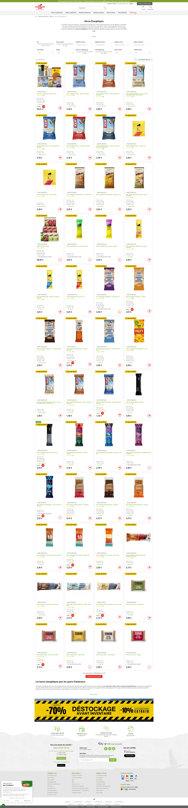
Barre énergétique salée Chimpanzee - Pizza (136, 348)
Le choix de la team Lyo (144, 59)
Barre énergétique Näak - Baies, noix (75, 296)
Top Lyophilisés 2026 (101, 775)
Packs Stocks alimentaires (102, 788)
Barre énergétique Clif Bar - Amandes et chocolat (78, 146)
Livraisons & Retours (77, 777)
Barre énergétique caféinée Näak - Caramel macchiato (136, 247)
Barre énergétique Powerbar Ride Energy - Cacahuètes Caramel (136, 556)
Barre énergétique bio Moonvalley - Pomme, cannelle (77, 453)
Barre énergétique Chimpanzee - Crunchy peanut (107, 296)
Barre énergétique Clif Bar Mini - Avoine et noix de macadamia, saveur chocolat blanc (49, 403)
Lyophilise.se (98, 804)
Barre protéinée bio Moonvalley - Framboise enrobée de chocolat (138, 453)
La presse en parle (51, 794)
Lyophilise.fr (68, 801)
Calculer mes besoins (77, 775)
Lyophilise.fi (89, 804)
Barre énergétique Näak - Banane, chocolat (106, 246)
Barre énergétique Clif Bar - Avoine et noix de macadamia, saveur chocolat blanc (137, 94)
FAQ (73, 782)
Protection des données (73, 806)
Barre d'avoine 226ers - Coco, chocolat (105, 654)
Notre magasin (51, 779)
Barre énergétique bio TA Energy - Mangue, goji (78, 555)
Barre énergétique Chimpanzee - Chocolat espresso (49, 348)
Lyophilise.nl (71, 804)
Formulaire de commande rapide (80, 788)
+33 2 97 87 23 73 (61, 748)
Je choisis (17, 800)
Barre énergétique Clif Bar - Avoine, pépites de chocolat (48, 146)
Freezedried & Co (78, 801)
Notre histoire (50, 777)
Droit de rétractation (103, 806)
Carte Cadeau (99, 792)
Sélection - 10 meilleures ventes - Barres (46, 93)
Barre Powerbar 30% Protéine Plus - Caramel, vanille (108, 604)
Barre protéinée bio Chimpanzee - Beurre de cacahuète (77, 349)
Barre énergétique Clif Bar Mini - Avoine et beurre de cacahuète (79, 403)
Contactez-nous (75, 784)
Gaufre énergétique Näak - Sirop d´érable (47, 194)
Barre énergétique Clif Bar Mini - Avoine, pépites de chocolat (108, 403)
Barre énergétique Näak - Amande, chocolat (77, 246)
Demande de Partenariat (78, 786)
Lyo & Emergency (119, 801)
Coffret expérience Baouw (43, 246)
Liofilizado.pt (117, 804)
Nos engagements (51, 782)
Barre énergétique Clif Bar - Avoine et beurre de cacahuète (107, 94)
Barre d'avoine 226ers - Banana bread (76, 654)
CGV (83, 806)
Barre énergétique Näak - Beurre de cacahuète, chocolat (48, 297)
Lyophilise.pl (80, 804)
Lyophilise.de (108, 801)
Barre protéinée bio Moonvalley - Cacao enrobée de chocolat (49, 505)
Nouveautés (99, 779)
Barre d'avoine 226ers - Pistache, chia (135, 604)
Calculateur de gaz (76, 792)
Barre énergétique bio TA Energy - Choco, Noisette (49, 555)
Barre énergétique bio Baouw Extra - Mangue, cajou (108, 194)
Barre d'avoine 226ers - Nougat (133, 654)
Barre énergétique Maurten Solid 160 (135, 402)
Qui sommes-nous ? (52, 775)
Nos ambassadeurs (52, 790)
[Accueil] (36, 16)
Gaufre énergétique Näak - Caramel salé (135, 146)
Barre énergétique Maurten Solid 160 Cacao (47, 452)
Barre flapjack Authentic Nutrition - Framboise (78, 504)
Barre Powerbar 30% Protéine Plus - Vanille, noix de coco (79, 605)
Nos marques (99, 777)
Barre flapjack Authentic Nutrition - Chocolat (107, 504)
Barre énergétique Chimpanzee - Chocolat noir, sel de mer (108, 349)
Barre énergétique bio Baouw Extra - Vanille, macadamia (136, 195)
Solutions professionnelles (53, 784)
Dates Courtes (99, 790)
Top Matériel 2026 (100, 784)
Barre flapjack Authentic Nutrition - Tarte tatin (137, 504)
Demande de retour (116, 806)
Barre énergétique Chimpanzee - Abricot (135, 296)
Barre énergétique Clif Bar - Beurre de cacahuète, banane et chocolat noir (108, 146)
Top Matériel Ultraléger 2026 (103, 786)
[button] (3, 805)
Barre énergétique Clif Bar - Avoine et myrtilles (78, 93)
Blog (73, 779)
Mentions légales (91, 806)
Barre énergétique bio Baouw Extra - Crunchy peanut (79, 194)
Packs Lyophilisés (100, 782)
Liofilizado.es (88, 801)
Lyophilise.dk (107, 804)
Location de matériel (52, 792)
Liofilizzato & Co (98, 801)
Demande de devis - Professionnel (80, 790)
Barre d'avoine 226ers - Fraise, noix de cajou (47, 654)
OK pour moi (27, 800)
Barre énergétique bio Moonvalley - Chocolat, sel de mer (108, 453)
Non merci (6, 800)
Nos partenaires (51, 788)
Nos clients (50, 786)
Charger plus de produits (94, 676)
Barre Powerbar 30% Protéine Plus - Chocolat (47, 604)
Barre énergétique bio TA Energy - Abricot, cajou (107, 555)
